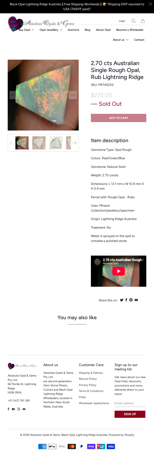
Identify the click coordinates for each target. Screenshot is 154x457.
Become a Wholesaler (129, 30)
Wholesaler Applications (94, 403)
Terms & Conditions (91, 391)
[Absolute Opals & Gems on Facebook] (8, 409)
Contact (139, 39)
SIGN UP (130, 414)
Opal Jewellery (49, 30)
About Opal (103, 30)
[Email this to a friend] (136, 300)
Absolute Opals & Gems (45, 435)
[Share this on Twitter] (121, 300)
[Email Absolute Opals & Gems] (24, 409)
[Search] (133, 21)
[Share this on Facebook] (126, 300)
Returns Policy (88, 378)
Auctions (73, 30)
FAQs (82, 397)
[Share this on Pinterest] (131, 300)
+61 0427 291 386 (19, 400)
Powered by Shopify (121, 435)
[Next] (73, 95)
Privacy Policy (87, 385)
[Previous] (14, 95)
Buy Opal (25, 30)
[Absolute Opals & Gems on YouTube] (13, 409)
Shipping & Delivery (91, 372)
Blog (87, 30)
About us (119, 39)
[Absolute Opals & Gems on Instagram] (18, 409)
